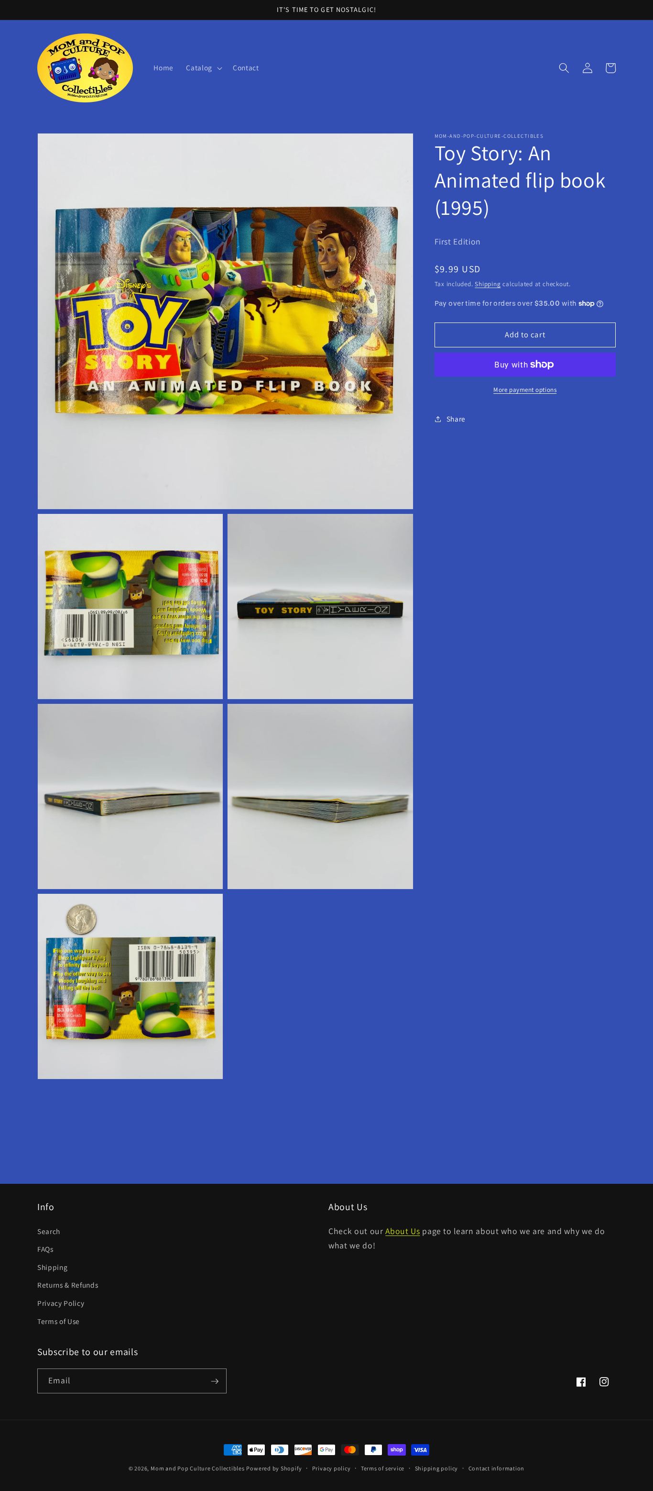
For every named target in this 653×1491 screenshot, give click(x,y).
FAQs (45, 1249)
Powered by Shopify (274, 1468)
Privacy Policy (60, 1303)
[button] (203, 68)
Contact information (496, 1468)
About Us (402, 1230)
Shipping (488, 284)
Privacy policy (331, 1468)
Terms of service (382, 1468)
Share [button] (456, 418)
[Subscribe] (214, 1381)
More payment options (524, 390)
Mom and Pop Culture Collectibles (198, 1468)
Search (48, 1231)
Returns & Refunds (67, 1285)
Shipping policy (436, 1468)
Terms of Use (58, 1321)
